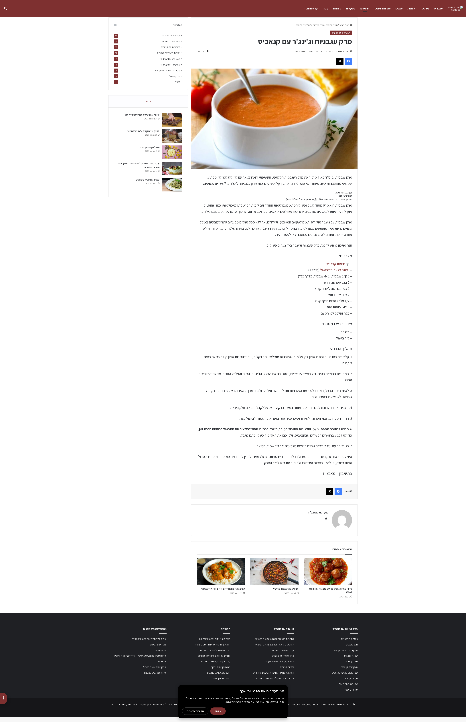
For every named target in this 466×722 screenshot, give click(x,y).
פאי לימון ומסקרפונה (149, 147)
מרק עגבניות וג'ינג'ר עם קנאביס (215, 650)
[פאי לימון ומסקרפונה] (172, 152)
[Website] (326, 518)
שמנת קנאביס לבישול (335, 270)
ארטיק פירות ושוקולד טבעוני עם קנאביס (275, 678)
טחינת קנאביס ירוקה (220, 667)
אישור (218, 711)
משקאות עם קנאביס (170, 64)
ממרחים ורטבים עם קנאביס (167, 70)
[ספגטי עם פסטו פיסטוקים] (172, 184)
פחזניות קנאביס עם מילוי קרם (280, 661)
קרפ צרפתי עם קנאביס (283, 655)
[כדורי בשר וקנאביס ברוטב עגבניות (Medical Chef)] (328, 571)
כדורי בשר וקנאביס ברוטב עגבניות (214, 655)
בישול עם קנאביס (349, 639)
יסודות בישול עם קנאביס (168, 53)
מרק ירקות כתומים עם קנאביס (215, 661)
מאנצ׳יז (438, 8)
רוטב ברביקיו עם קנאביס (218, 672)
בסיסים (425, 8)
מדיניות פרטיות (195, 711)
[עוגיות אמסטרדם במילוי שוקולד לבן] (172, 120)
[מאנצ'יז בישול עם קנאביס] (454, 8)
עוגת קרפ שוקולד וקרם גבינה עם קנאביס (274, 644)
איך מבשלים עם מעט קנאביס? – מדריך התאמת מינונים (140, 655)
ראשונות (412, 8)
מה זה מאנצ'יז (351, 689)
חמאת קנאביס (335, 263)
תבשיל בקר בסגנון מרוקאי (286, 588)
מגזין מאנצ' (174, 76)
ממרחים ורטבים (382, 8)
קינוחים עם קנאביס (171, 35)
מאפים (399, 8)
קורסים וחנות (311, 8)
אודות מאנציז (160, 661)
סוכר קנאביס (351, 661)
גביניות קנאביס (287, 667)
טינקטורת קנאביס (349, 667)
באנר (177, 82)
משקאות (350, 8)
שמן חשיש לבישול (158, 644)
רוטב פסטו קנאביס (221, 678)
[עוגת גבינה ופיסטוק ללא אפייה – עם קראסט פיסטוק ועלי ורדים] (172, 168)
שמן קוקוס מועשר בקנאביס (345, 672)
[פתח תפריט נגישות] (3, 698)
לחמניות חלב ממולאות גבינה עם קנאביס (274, 639)
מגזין (325, 8)
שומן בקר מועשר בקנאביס (345, 650)
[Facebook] (348, 61)
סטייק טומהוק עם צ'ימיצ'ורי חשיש (143, 131)
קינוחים (337, 8)
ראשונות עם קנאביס (170, 47)
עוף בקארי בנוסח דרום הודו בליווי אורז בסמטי (223, 588)
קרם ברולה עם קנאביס (283, 650)
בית (348, 25)
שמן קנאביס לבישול (348, 684)
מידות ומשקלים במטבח (155, 672)
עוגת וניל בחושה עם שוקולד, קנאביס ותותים (273, 672)
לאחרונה (148, 101)
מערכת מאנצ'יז (342, 51)
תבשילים (365, 8)
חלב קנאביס (352, 644)
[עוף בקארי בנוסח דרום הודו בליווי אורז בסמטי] (221, 571)
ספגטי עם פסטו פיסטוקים (147, 179)
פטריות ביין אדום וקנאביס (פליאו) (214, 639)
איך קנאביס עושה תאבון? (155, 667)
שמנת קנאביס (351, 655)
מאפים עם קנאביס (171, 41)
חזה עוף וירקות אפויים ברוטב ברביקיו (213, 644)
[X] (339, 61)
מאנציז (330, 704)
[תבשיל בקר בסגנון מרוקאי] (274, 571)
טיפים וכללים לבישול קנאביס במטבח (149, 639)
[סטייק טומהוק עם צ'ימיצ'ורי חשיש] (172, 136)
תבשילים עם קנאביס (335, 25)
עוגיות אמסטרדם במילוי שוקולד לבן (142, 115)
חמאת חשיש (161, 650)
